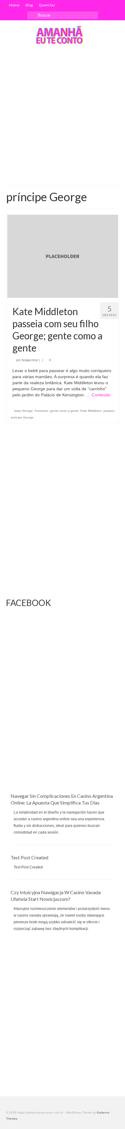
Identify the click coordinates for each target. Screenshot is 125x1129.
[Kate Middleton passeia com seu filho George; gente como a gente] (62, 256)
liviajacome (30, 360)
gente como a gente (64, 410)
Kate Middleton (91, 410)
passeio (108, 410)
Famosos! (41, 410)
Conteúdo (101, 394)
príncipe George (22, 417)
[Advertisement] (62, 114)
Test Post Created (29, 857)
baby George (23, 410)
